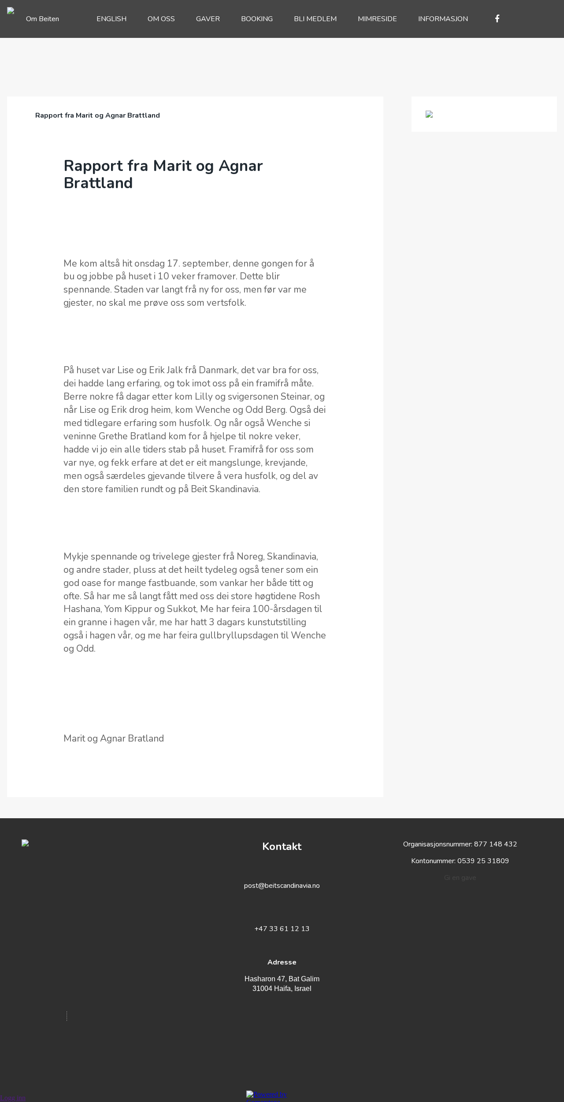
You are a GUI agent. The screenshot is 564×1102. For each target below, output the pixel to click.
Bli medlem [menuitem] (315, 19)
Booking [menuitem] (257, 19)
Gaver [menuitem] (208, 19)
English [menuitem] (111, 19)
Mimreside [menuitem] (377, 19)
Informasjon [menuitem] (443, 19)
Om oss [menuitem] (161, 19)
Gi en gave (460, 878)
